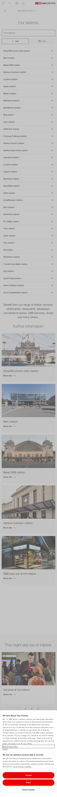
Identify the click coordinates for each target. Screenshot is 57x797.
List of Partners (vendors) (22, 766)
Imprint (5, 749)
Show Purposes (28, 790)
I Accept (28, 775)
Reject (28, 782)
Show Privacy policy (10, 746)
